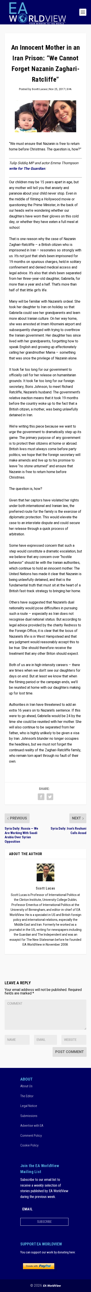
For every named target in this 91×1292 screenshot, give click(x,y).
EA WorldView (52, 1286)
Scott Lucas (39, 89)
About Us (26, 1086)
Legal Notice (28, 1106)
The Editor (27, 1096)
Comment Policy (31, 1135)
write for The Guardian (27, 168)
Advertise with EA (31, 1126)
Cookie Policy (29, 1145)
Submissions (28, 1116)
